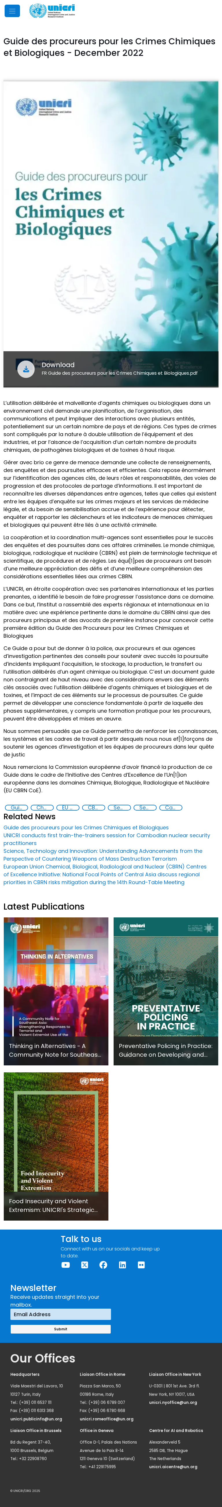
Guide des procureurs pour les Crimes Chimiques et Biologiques (19, 808)
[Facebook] (103, 1265)
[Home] (52, 11)
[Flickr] (141, 1265)
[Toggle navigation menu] (12, 11)
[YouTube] (65, 1265)
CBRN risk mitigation (96, 808)
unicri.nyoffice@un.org (173, 1402)
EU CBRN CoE (70, 808)
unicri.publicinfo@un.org (36, 1419)
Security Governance (122, 808)
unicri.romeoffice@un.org (107, 1419)
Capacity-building (173, 808)
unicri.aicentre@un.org (173, 1467)
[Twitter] (84, 1265)
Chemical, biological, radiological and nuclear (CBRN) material (44, 808)
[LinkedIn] (122, 1265)
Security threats (147, 808)
